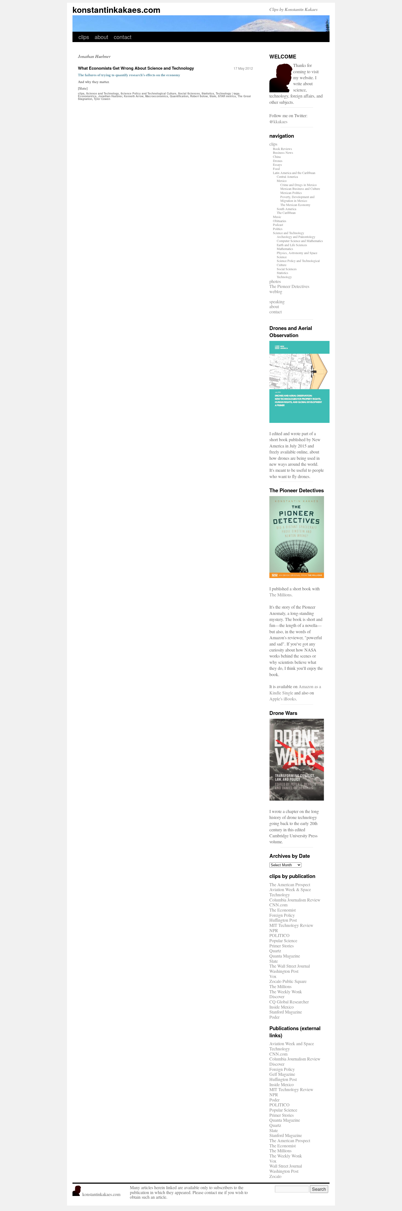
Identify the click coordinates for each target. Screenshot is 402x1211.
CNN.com (278, 904)
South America (286, 209)
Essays (277, 164)
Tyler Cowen (102, 99)
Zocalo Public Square (288, 981)
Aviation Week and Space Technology (291, 1046)
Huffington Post (283, 920)
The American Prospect (289, 884)
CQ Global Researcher (289, 1001)
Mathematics (285, 248)
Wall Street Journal (285, 1166)
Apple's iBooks (282, 699)
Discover (276, 996)
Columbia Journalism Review (295, 900)
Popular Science (283, 940)
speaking (277, 301)
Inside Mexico (281, 1007)
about (101, 37)
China (277, 156)
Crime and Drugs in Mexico (298, 184)
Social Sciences (189, 93)
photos (275, 281)
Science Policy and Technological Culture (148, 93)
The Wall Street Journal (289, 966)
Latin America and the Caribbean (294, 172)
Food (276, 168)
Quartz (275, 950)
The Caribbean (286, 212)
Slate (212, 96)
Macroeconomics (156, 96)
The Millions (280, 594)
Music (277, 216)
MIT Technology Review (291, 925)
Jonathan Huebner (110, 96)
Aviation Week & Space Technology (290, 891)
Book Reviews (282, 148)
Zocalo (275, 1176)
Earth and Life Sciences (292, 245)
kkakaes (280, 121)
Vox (272, 976)
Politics (277, 228)
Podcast (278, 224)
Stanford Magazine (285, 1012)
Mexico (282, 180)
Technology (223, 93)
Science (282, 257)
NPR (273, 930)
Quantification (179, 96)
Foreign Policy (282, 915)
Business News (283, 152)
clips (83, 37)
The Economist (282, 910)
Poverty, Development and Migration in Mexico (297, 199)
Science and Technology (102, 93)
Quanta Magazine (284, 956)
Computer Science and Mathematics (300, 240)
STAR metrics (227, 96)
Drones (277, 160)
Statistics (208, 93)
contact (123, 37)
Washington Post (283, 971)
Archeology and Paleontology (296, 236)
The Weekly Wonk (285, 991)
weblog (275, 291)
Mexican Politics (291, 192)
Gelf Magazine (282, 1074)
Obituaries (279, 221)
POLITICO (279, 935)
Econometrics (87, 96)
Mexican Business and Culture (300, 188)
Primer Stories (281, 945)
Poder (274, 1017)
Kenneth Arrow (134, 96)
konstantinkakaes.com (116, 9)
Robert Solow (199, 96)
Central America (287, 176)
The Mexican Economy (295, 204)
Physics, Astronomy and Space (297, 253)
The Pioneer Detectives (289, 286)
